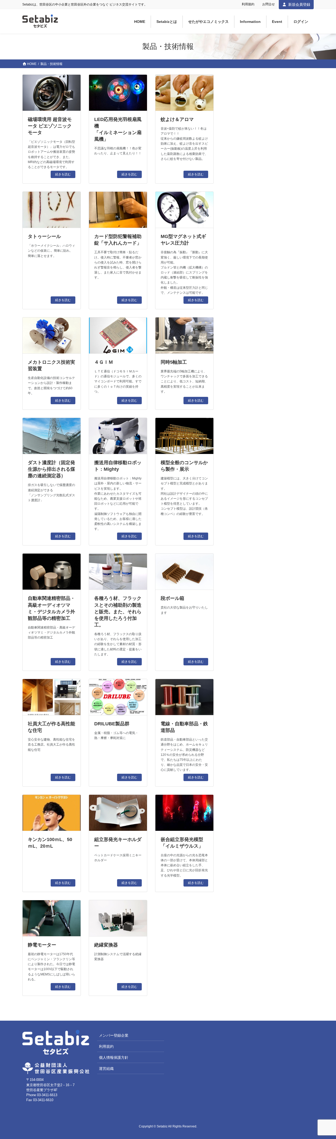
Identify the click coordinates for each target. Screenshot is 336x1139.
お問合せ (268, 4)
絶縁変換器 (106, 945)
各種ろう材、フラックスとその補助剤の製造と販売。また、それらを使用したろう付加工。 (117, 611)
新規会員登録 (299, 4)
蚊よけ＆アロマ (177, 119)
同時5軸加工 (174, 362)
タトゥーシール (44, 236)
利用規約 (248, 4)
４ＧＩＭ (103, 362)
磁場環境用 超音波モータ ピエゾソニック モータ (50, 126)
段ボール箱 (172, 598)
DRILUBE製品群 (111, 723)
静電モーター (42, 945)
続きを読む (63, 174)
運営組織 (106, 1068)
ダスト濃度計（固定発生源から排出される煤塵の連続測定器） (51, 469)
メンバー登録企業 (113, 1035)
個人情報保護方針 (113, 1057)
